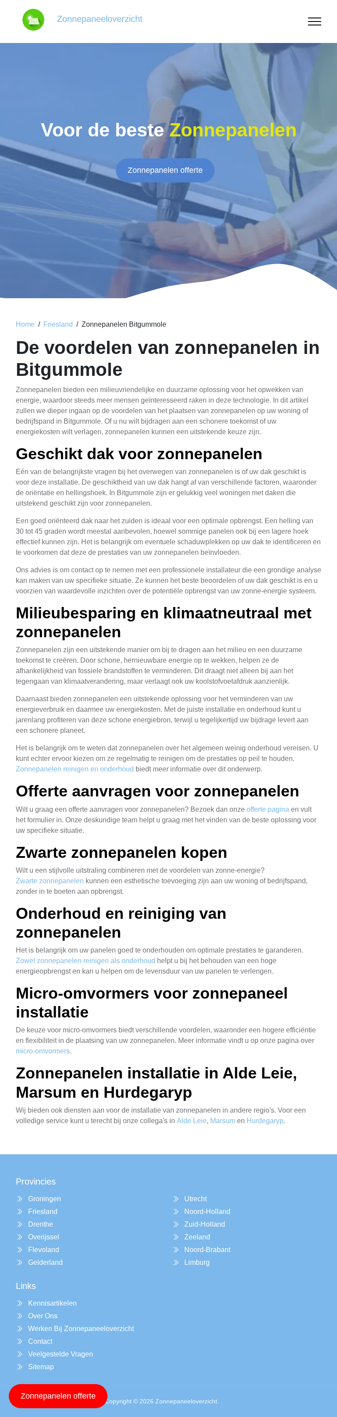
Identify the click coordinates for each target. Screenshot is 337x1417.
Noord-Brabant (206, 1249)
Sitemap (40, 1367)
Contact (39, 1341)
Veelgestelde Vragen (59, 1354)
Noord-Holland (206, 1211)
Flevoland (42, 1249)
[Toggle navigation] (314, 21)
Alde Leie (192, 1120)
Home (25, 324)
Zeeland (196, 1237)
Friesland (58, 324)
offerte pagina (268, 809)
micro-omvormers (43, 1051)
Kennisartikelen (51, 1303)
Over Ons (41, 1316)
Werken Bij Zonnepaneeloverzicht (80, 1328)
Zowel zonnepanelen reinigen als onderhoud (85, 960)
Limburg (196, 1262)
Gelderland (44, 1262)
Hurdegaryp (265, 1120)
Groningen (43, 1199)
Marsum (222, 1120)
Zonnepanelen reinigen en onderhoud (75, 769)
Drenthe (39, 1224)
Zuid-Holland (204, 1224)
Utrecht (195, 1199)
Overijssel (42, 1237)
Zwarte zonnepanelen (50, 881)
